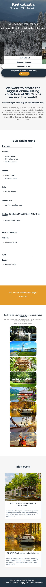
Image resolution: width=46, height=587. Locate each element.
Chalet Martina (11, 162)
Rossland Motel (11, 242)
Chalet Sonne (10, 156)
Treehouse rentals (23, 364)
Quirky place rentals (23, 440)
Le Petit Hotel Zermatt (13, 205)
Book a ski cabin (23, 4)
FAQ (22, 8)
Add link (23, 296)
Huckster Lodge (11, 178)
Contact (30, 8)
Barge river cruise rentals (23, 409)
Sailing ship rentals (23, 425)
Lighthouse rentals (23, 349)
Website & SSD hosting (17, 580)
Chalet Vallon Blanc (12, 220)
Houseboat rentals (23, 334)
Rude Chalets (10, 175)
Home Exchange (11, 159)
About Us (14, 8)
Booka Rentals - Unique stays (18, 582)
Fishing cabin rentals (23, 394)
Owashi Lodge (10, 265)
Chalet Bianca (10, 192)
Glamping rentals (23, 379)
